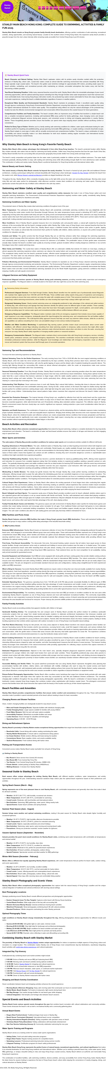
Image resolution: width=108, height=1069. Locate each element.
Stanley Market (33, 942)
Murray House (21, 971)
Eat (51, 8)
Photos (76, 8)
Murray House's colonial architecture (30, 175)
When (61, 8)
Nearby (68, 8)
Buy (43, 8)
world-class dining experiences (26, 947)
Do (47, 8)
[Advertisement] (54, 55)
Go (39, 8)
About (83, 8)
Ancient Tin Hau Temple (80, 173)
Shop (55, 8)
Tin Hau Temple (34, 971)
